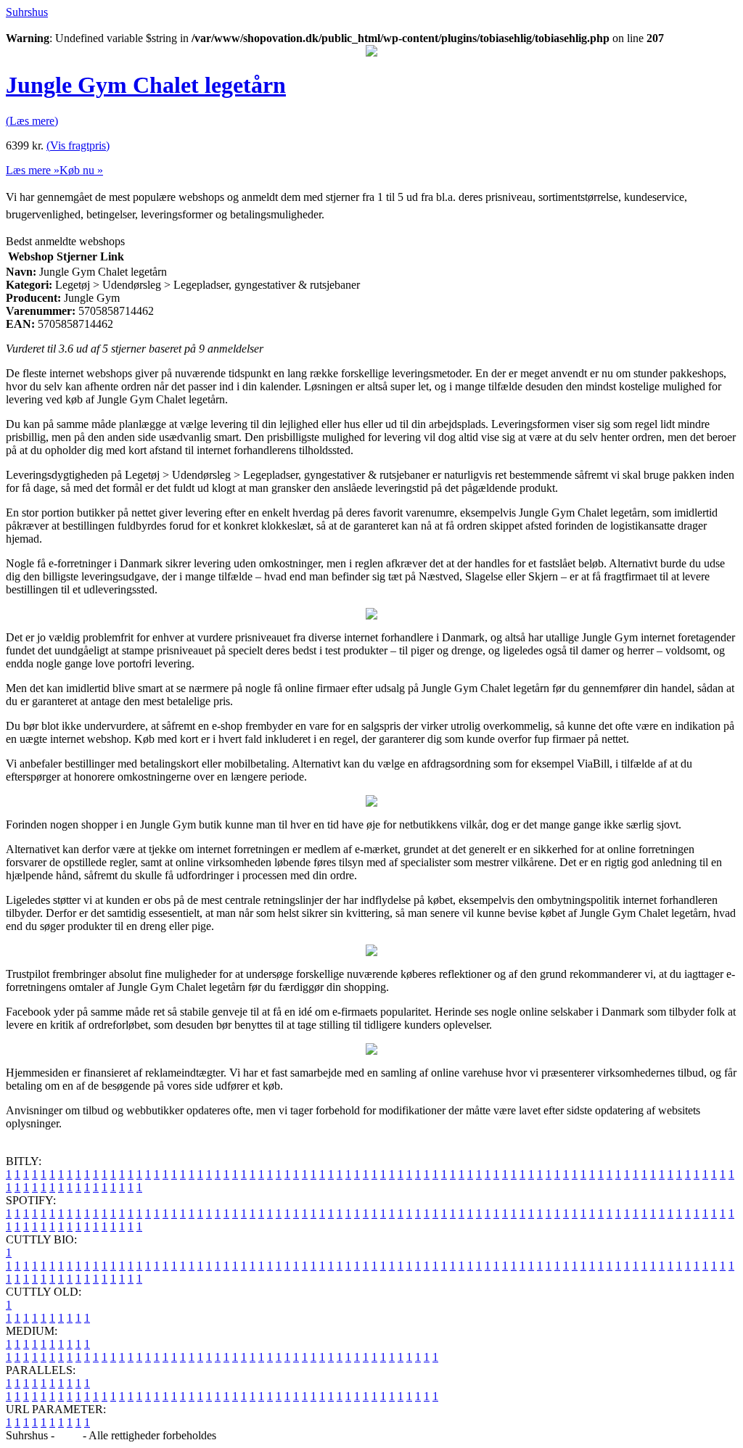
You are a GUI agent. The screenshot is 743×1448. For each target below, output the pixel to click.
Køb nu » (81, 170)
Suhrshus (27, 12)
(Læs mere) (32, 121)
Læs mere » (32, 170)
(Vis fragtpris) (78, 145)
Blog (68, 1435)
